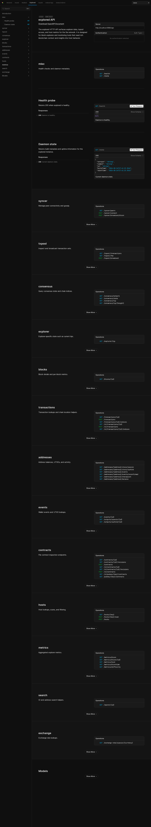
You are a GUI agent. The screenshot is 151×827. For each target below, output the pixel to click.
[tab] (97, 112)
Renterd (9, 3)
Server (98, 24)
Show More (90, 224)
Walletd (24, 3)
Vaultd (40, 3)
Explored (32, 3)
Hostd (17, 3)
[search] (15, 8)
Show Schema (136, 112)
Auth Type (139, 33)
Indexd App (49, 3)
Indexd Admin (60, 3)
